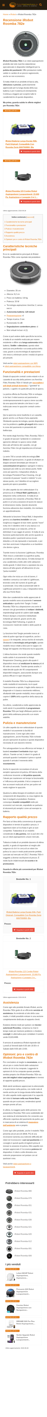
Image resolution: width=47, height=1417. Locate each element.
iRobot (13, 14)
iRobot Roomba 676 (23, 1198)
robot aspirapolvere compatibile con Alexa (22, 366)
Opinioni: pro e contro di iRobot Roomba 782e (22, 239)
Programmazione (14, 316)
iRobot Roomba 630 (23, 1220)
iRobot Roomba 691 (23, 1248)
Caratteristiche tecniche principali (18, 222)
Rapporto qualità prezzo (14, 232)
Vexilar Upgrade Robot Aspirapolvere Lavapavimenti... (25, 1337)
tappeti (6, 640)
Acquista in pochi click (31, 151)
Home (5, 14)
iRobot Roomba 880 (23, 1191)
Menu (3, 4)
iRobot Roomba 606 (23, 1256)
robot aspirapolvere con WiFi (25, 363)
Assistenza (9, 236)
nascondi (30, 217)
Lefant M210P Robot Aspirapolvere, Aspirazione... (24, 1275)
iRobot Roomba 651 (23, 1205)
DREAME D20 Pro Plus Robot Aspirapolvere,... (25, 1322)
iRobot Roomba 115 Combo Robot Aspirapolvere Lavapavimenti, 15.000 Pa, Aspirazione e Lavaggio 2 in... (23, 975)
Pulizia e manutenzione (14, 229)
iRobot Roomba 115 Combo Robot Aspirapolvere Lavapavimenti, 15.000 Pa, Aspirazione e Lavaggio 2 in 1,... (22, 194)
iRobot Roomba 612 (23, 1241)
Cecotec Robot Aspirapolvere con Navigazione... (23, 1307)
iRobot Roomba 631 (23, 1213)
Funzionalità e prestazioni (15, 225)
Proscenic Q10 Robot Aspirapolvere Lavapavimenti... (25, 1291)
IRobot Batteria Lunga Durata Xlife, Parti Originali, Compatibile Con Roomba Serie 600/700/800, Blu (21, 144)
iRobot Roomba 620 (23, 1234)
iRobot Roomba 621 (23, 1227)
